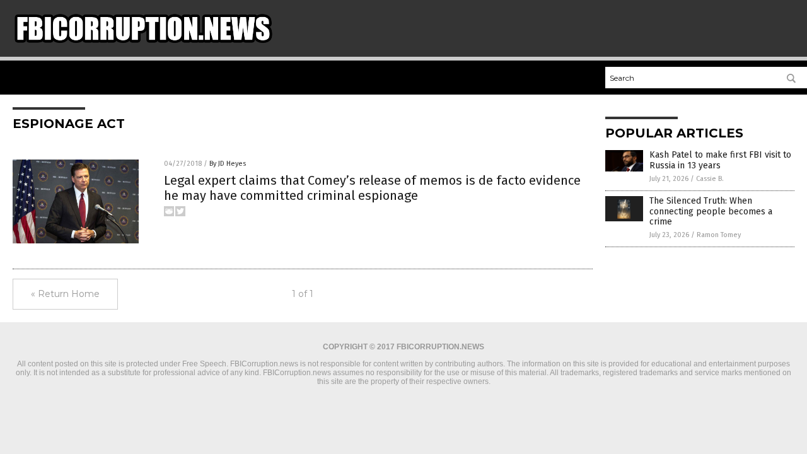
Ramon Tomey (719, 235)
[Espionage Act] (143, 44)
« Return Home (65, 294)
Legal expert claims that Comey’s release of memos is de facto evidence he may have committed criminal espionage (372, 188)
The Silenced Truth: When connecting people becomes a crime (710, 211)
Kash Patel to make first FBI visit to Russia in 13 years (720, 160)
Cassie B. (710, 179)
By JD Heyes (227, 164)
